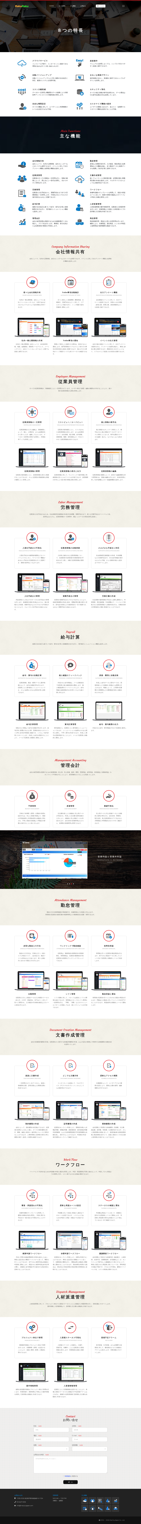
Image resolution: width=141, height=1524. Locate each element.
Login (101, 6)
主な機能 (73, 6)
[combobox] (51, 1449)
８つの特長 (62, 6)
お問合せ (83, 6)
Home (51, 6)
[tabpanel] (70, 859)
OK (71, 1482)
